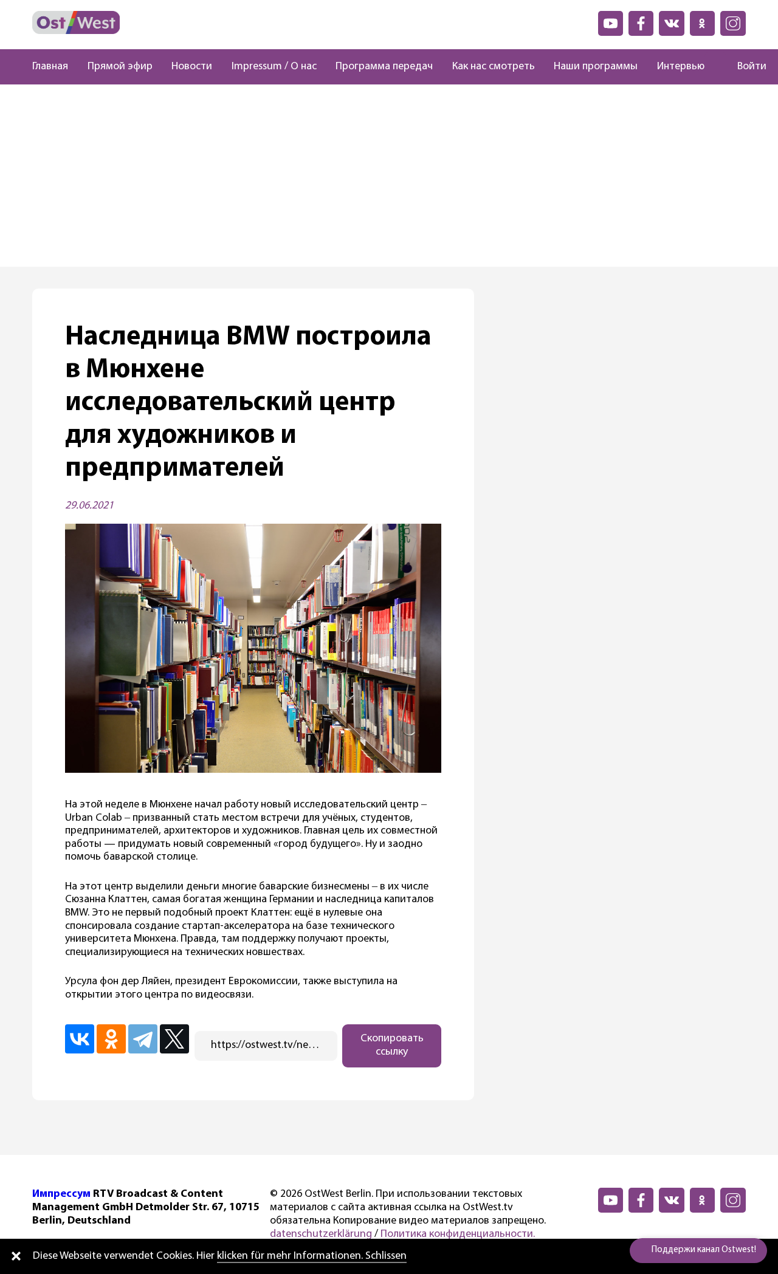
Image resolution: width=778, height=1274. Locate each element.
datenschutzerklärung (321, 1234)
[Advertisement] (389, 176)
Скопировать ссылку (392, 1045)
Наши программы (596, 66)
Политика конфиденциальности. (457, 1234)
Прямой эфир (120, 66)
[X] (174, 1038)
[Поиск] (715, 67)
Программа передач (384, 66)
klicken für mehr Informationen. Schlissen (312, 1256)
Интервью (680, 66)
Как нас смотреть (493, 66)
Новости (191, 66)
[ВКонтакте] (79, 1038)
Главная (50, 66)
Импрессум (61, 1194)
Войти (751, 66)
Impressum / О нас (274, 66)
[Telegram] (142, 1038)
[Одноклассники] (111, 1038)
